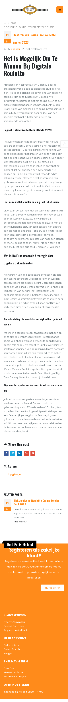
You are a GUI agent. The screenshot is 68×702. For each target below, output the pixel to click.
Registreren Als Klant (15, 630)
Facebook (6, 453)
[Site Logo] (30, 9)
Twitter (12, 453)
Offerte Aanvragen (14, 622)
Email (32, 453)
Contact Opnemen (14, 626)
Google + (26, 453)
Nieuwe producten (14, 672)
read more (19, 521)
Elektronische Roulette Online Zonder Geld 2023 (36, 502)
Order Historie (12, 645)
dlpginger (15, 48)
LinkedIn (19, 453)
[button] (59, 9)
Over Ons (9, 668)
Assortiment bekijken (15, 676)
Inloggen (8, 653)
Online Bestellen (13, 649)
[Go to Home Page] (5, 23)
